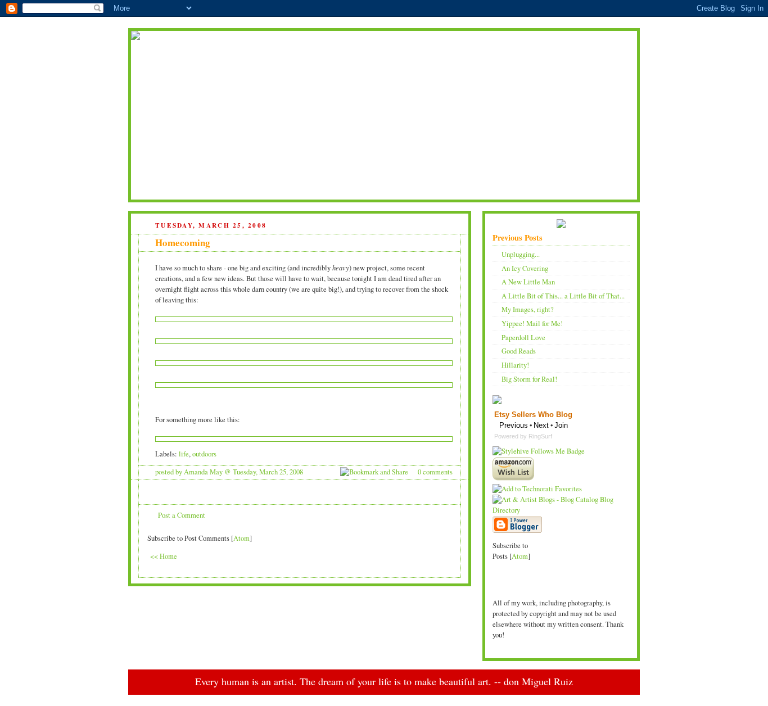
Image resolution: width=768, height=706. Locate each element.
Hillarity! (515, 365)
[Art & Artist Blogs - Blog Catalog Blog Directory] (561, 510)
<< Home (163, 556)
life (184, 454)
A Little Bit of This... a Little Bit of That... (563, 296)
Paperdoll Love (523, 337)
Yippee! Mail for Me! (532, 323)
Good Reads (519, 351)
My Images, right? (528, 309)
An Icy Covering (525, 268)
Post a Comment (181, 515)
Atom (241, 538)
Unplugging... (521, 254)
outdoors (204, 454)
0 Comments (435, 472)
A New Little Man (528, 282)
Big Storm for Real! (529, 379)
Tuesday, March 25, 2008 (268, 472)
